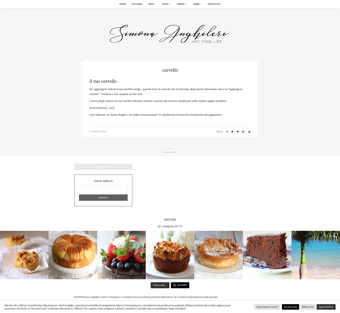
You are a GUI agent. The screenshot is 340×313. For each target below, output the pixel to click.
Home (123, 4)
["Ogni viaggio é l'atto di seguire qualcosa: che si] (315, 255)
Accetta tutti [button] (290, 306)
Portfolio (214, 4)
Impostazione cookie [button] (267, 306)
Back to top (170, 152)
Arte (151, 4)
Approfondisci (326, 306)
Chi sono (137, 4)
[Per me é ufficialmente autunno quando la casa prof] (218, 255)
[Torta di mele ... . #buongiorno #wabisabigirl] (170, 255)
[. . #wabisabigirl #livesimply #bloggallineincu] (121, 255)
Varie (196, 4)
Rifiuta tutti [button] (308, 306)
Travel (181, 4)
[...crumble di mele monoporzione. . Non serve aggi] (24, 255)
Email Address (103, 181)
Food (165, 4)
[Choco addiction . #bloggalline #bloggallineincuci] (267, 255)
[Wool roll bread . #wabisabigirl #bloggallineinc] (73, 255)
